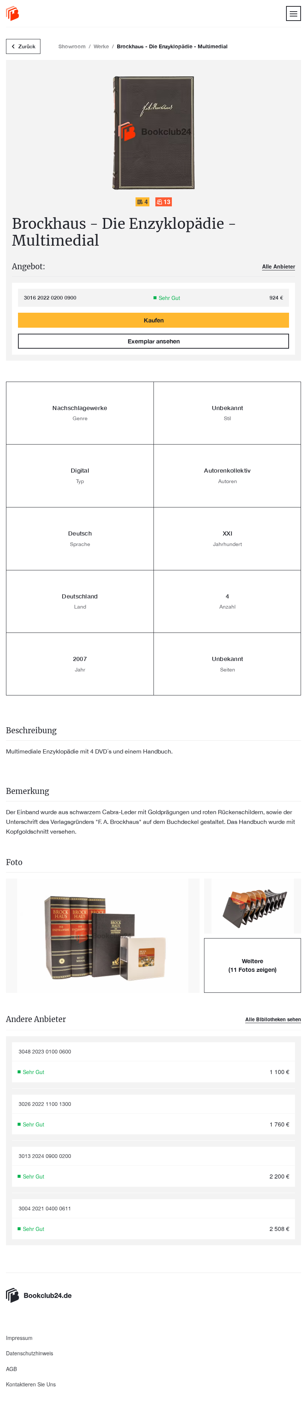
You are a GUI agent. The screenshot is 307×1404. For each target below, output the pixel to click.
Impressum (19, 1338)
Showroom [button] (72, 46)
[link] (12, 13)
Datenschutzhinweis (29, 1353)
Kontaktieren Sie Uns (31, 1384)
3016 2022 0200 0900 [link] (50, 298)
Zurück (27, 46)
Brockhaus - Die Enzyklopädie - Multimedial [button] (172, 46)
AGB (11, 1369)
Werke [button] (101, 46)
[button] (103, 936)
